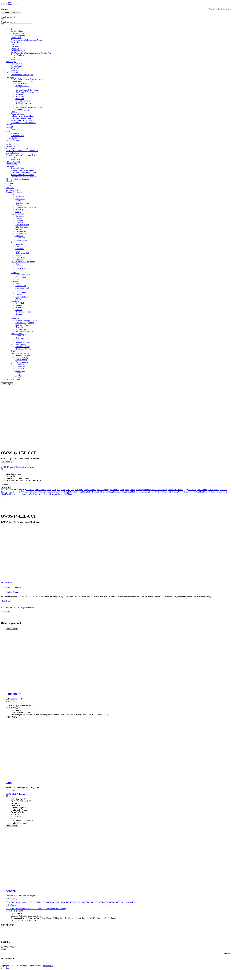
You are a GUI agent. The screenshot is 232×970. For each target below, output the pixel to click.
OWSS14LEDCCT (200, 492)
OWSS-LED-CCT (185, 492)
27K (58, 490)
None (127, 490)
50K (81, 490)
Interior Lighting (103, 490)
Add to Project (7, 384)
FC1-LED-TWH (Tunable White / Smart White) (47, 902)
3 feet (63, 490)
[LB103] (36, 778)
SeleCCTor (213, 492)
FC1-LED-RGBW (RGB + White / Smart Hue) (118, 902)
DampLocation (61, 492)
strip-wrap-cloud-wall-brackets (155, 490)
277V (54, 490)
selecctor (139, 490)
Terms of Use (48, 966)
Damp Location (90, 490)
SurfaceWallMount (65, 494)
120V (49, 490)
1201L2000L (213, 490)
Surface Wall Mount (175, 490)
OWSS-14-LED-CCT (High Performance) (17, 467)
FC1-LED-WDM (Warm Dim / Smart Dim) (83, 902)
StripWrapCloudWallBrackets (29, 494)
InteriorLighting (119, 492)
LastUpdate (114, 490)
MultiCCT (144, 492)
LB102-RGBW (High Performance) (19, 705)
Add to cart (6, 487)
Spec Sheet (6, 601)
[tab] (7, 582)
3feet (31, 492)
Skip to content (6, 2)
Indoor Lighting (80, 492)
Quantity (4, 485)
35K (72, 490)
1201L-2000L (40, 490)
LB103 (9, 783)
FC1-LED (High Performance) (17, 902)
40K (76, 490)
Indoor (70, 492)
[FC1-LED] (36, 886)
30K (68, 490)
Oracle (132, 490)
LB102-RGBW (13, 694)
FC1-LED (11, 891)
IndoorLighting (93, 492)
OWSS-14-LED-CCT (168, 492)
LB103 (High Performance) (16, 794)
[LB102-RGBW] (36, 689)
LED (122, 490)
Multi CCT (135, 492)
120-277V (30, 490)
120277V (223, 490)
